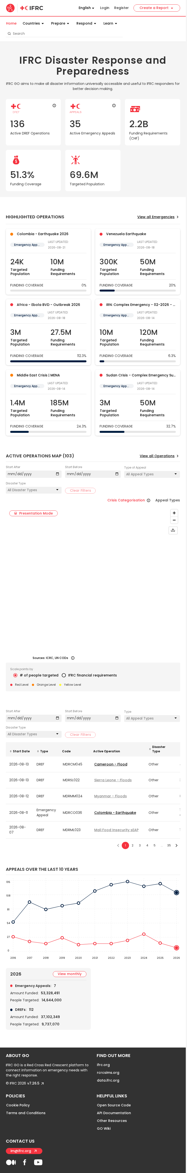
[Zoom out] (174, 520)
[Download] (173, 530)
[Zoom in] (174, 512)
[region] (93, 585)
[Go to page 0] (118, 845)
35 (169, 845)
